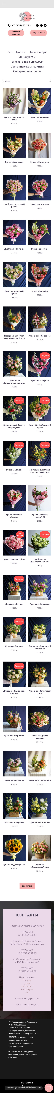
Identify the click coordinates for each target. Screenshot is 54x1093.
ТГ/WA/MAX (27, 932)
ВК (27, 992)
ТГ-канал (27, 980)
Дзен (27, 983)
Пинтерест (27, 986)
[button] (38, 33)
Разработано (27, 1083)
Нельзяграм (27, 989)
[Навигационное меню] (4, 4)
